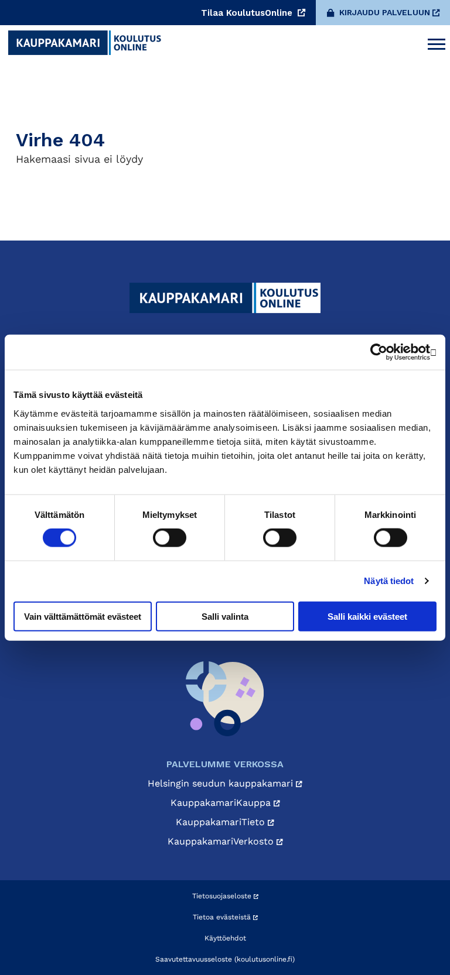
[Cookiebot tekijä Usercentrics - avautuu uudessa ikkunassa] (385, 352)
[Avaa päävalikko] (436, 43)
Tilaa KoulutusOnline (248, 13)
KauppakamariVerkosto (222, 841)
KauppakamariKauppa (222, 802)
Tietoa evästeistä (223, 917)
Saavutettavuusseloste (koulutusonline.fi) (225, 959)
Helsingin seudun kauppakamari (222, 783)
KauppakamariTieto (222, 822)
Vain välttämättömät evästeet (82, 616)
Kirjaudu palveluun (384, 12)
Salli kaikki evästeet (367, 616)
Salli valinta (225, 616)
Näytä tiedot (389, 581)
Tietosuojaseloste (223, 896)
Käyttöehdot (225, 938)
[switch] (169, 537)
